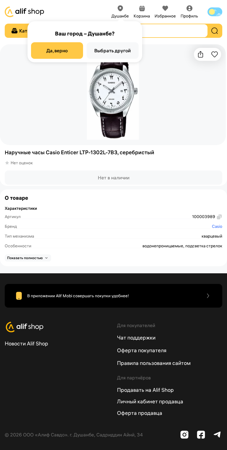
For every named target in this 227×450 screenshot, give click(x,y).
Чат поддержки (136, 337)
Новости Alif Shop (26, 343)
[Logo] (57, 327)
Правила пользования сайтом (154, 363)
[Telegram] (217, 434)
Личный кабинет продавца (150, 401)
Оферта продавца (139, 413)
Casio (217, 226)
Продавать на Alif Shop (145, 389)
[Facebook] (201, 434)
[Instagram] (184, 434)
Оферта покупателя (141, 350)
